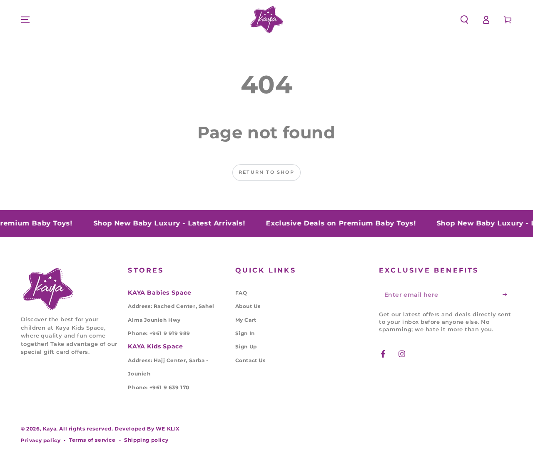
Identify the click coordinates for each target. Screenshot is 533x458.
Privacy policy (40, 440)
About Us (248, 306)
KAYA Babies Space (159, 292)
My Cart (246, 320)
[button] (464, 19)
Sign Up (246, 346)
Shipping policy (146, 440)
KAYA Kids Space (155, 346)
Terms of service (92, 440)
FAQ (241, 293)
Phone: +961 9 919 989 (159, 333)
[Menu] (25, 19)
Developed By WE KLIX (147, 428)
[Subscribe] (507, 294)
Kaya (49, 428)
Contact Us (250, 360)
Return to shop (266, 172)
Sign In (245, 333)
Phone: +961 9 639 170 (158, 387)
